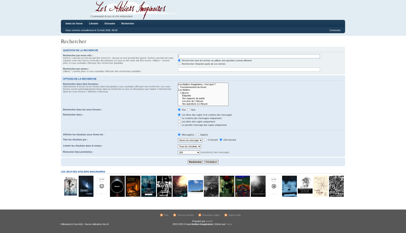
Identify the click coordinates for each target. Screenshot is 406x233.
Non (193, 109)
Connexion (334, 30)
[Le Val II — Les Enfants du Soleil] (273, 196)
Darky (229, 224)
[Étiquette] (203, 95)
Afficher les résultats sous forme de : (83, 134)
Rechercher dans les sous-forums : (82, 109)
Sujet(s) (203, 134)
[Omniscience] (117, 196)
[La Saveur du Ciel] (132, 196)
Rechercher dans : (73, 114)
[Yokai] (242, 196)
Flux (166, 215)
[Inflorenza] (226, 196)
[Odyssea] (70, 196)
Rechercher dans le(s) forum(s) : (81, 84)
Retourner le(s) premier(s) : (78, 152)
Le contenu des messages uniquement (201, 118)
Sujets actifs (234, 215)
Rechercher (127, 23)
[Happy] (195, 196)
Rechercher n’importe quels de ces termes (203, 64)
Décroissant (229, 139)
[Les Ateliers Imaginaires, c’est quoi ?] (203, 84)
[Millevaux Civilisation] (336, 196)
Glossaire (109, 23)
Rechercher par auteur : (76, 68)
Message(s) (188, 134)
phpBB (209, 221)
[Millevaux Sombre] (148, 196)
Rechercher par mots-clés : (78, 55)
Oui (183, 109)
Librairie (93, 23)
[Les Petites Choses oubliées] (289, 196)
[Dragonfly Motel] (164, 196)
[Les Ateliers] (203, 90)
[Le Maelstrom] (258, 196)
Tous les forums (185, 215)
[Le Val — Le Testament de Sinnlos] (101, 196)
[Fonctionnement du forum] (203, 87)
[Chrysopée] (320, 196)
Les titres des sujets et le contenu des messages (206, 115)
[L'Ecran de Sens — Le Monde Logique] (211, 196)
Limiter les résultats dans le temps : (83, 145)
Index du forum (74, 23)
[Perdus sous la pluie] (305, 196)
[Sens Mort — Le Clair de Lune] (179, 196)
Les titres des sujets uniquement (198, 121)
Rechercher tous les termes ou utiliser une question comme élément (216, 60)
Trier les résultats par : (75, 139)
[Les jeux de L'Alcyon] (203, 101)
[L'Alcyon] (203, 93)
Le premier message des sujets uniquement (204, 125)
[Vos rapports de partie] (203, 98)
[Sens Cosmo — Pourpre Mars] (85, 196)
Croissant (212, 139)
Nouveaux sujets (211, 215)
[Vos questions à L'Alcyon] (203, 104)
